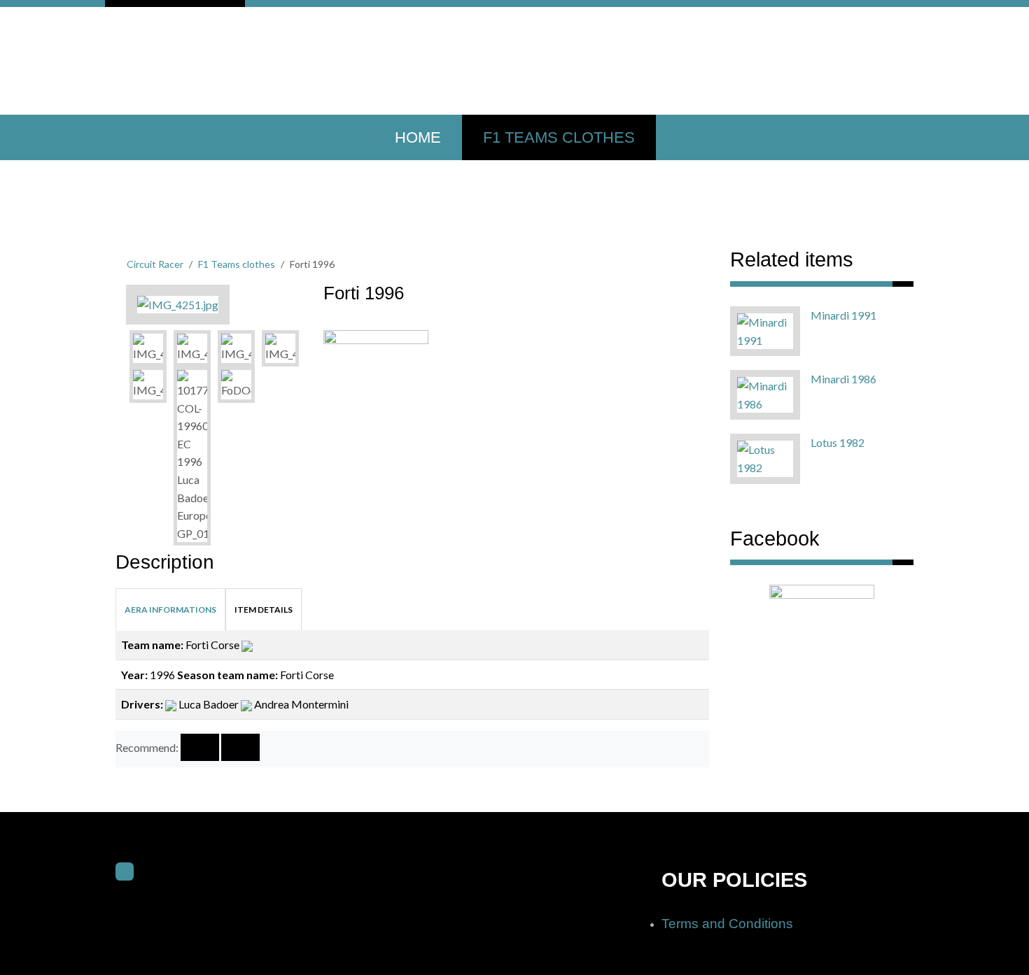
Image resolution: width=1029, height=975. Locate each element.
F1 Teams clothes (559, 137)
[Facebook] (124, 871)
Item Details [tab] (263, 609)
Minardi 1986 (843, 378)
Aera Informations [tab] (170, 609)
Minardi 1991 (843, 315)
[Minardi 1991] (765, 329)
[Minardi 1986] (765, 393)
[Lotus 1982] (765, 457)
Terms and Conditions (727, 923)
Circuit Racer (155, 264)
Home (418, 137)
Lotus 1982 (837, 442)
